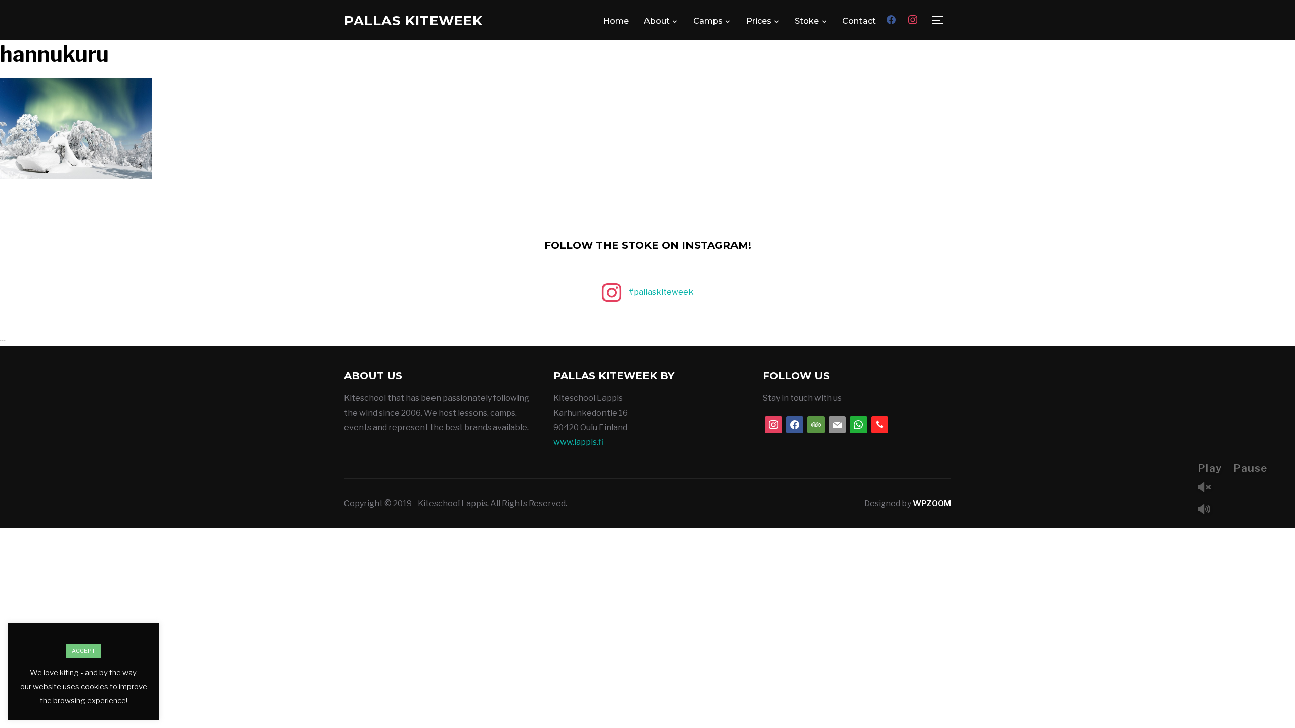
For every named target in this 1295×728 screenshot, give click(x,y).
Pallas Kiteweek (413, 21)
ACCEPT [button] (83, 650)
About (657, 21)
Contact (859, 21)
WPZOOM (932, 503)
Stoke (807, 21)
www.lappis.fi (578, 442)
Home (616, 21)
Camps (708, 21)
